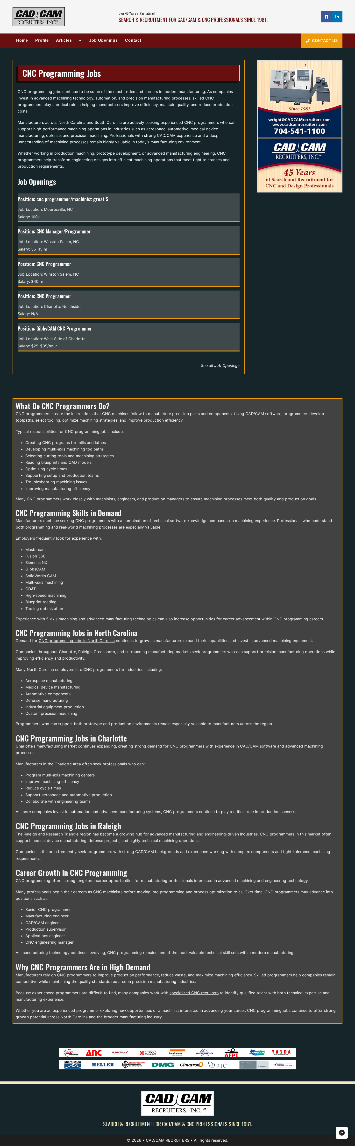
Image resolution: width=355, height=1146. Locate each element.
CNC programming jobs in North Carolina (77, 640)
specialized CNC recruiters (194, 992)
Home (22, 40)
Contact (133, 40)
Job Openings (103, 40)
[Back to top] (342, 1133)
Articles (64, 40)
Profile (42, 40)
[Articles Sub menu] (78, 40)
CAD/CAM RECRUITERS (168, 1140)
